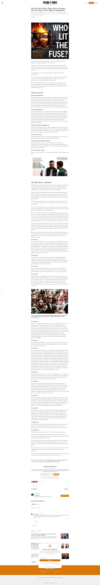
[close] (60, 545)
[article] (50, 537)
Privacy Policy (58, 563)
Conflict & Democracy (50, 61)
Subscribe (91, 2)
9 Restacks (43, 481)
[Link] (29, 93)
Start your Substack (47, 580)
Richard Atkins (35, 513)
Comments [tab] (33, 504)
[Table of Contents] (1, 292)
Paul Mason (37, 495)
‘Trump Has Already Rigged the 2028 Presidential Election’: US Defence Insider (43, 534)
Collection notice (59, 577)
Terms (55, 577)
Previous (35, 489)
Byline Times (37, 557)
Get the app (55, 580)
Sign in (96, 2)
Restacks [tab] (37, 504)
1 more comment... (34, 525)
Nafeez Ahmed (37, 549)
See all (33, 562)
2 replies (36, 521)
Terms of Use (55, 562)
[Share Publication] (87, 3)
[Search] (85, 3)
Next (66, 489)
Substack (44, 582)
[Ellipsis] (68, 514)
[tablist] (35, 504)
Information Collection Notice (49, 563)
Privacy (51, 577)
